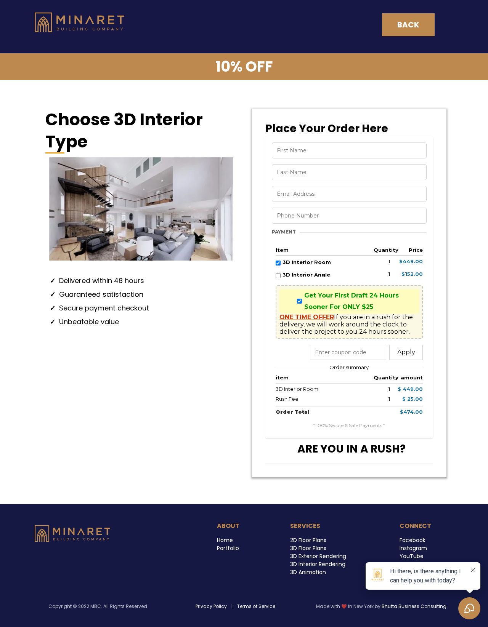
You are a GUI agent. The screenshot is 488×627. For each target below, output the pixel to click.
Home (225, 540)
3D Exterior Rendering (318, 556)
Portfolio (228, 548)
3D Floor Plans (308, 548)
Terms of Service (256, 606)
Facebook (412, 540)
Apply (406, 352)
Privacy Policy (212, 606)
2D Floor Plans (308, 540)
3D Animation (308, 572)
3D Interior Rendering (317, 564)
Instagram (413, 548)
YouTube (412, 556)
